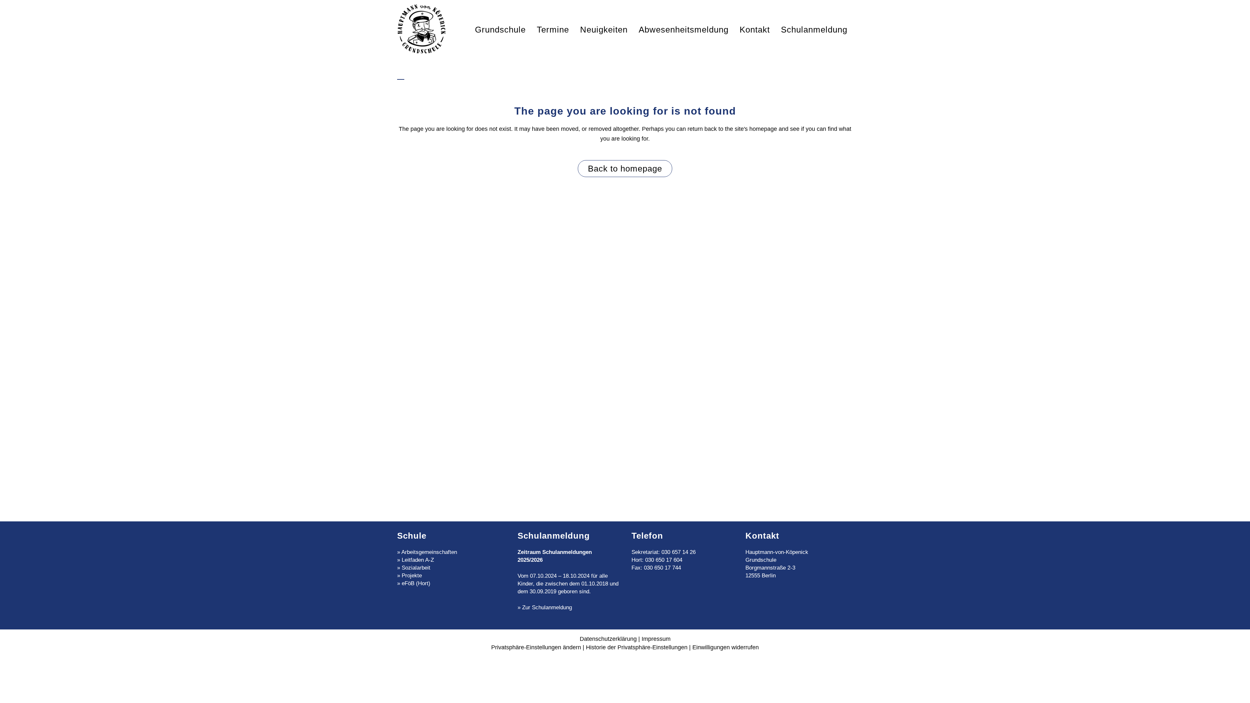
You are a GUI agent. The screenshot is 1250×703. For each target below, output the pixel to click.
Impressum (656, 639)
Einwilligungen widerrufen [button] (725, 647)
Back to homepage (625, 168)
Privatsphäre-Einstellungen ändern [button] (536, 647)
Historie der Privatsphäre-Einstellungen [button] (637, 647)
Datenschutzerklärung (608, 639)
